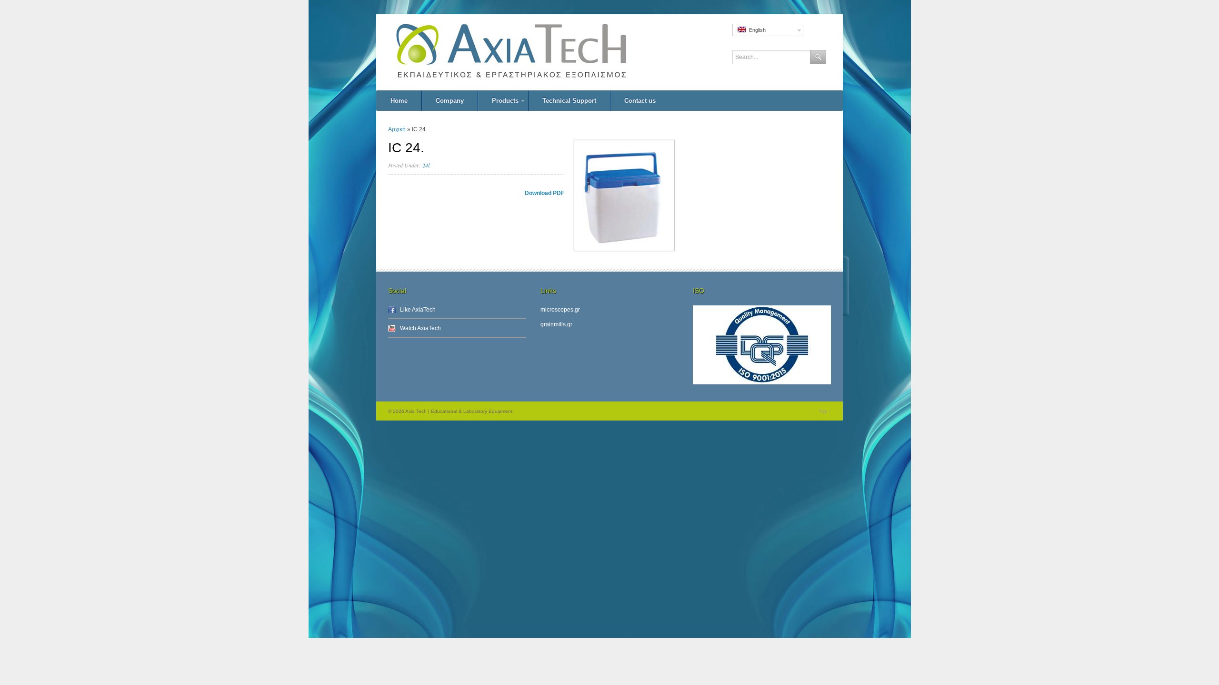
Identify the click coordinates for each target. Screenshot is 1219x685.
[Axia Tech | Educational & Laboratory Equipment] (533, 52)
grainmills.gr (556, 324)
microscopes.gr (560, 309)
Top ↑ (825, 411)
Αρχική (397, 129)
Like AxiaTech (418, 309)
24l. (426, 165)
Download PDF (544, 193)
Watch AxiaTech (420, 328)
